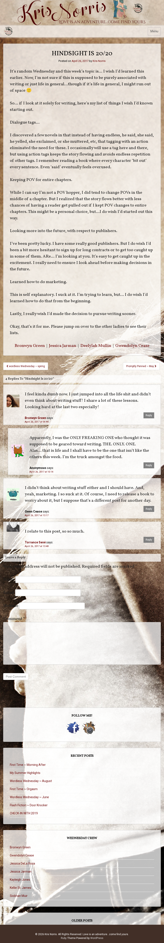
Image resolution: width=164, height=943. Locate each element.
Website (10, 606)
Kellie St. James (20, 887)
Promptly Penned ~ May (140, 366)
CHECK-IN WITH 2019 (24, 813)
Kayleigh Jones (20, 879)
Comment (14, 619)
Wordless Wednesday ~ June (29, 797)
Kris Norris (99, 61)
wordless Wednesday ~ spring (26, 366)
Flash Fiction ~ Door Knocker (29, 805)
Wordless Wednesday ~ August (31, 781)
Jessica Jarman (62, 346)
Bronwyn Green (30, 346)
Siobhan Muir (19, 895)
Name (9, 580)
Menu (154, 31)
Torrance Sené (35, 542)
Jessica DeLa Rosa (22, 863)
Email (8, 593)
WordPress (96, 938)
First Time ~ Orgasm (24, 789)
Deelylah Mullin (95, 346)
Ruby (64, 938)
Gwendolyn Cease (132, 346)
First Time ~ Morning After (28, 764)
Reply (149, 415)
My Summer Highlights (25, 773)
